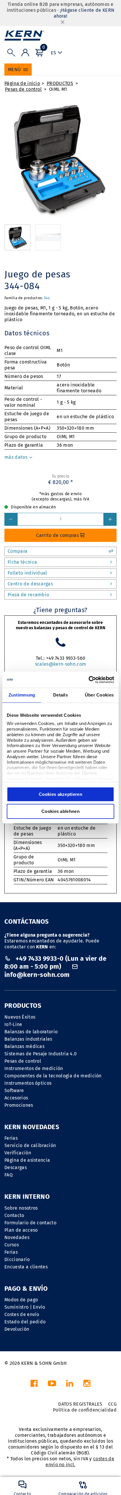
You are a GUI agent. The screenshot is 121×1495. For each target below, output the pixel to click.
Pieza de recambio (28, 594)
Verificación (17, 1153)
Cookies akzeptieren (60, 794)
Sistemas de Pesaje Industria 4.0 (40, 1054)
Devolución (16, 1329)
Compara (17, 551)
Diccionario (17, 1259)
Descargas (15, 1167)
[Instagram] (86, 1384)
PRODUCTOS (60, 83)
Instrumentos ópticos (27, 1083)
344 (47, 298)
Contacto (14, 1215)
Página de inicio (22, 83)
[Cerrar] (62, 22)
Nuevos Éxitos (19, 1017)
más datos (16, 457)
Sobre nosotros (21, 1208)
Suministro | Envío (24, 1307)
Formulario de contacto (30, 1223)
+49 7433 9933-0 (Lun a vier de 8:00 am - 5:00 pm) (55, 963)
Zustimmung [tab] (22, 694)
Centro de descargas (30, 584)
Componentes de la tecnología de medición (53, 1076)
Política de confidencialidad (85, 1410)
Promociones (18, 1105)
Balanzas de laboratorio (31, 1031)
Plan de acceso (21, 1230)
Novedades (16, 1237)
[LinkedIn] (69, 1384)
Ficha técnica (22, 562)
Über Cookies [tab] (99, 694)
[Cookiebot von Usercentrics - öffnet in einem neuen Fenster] (88, 680)
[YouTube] (52, 1384)
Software (14, 1090)
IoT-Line (13, 1024)
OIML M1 (58, 89)
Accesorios (16, 1098)
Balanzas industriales (28, 1039)
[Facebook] (34, 1384)
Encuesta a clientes (26, 1267)
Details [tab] (60, 694)
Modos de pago (21, 1300)
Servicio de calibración (30, 1145)
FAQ (8, 1175)
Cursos (11, 1245)
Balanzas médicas (24, 1046)
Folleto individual (27, 573)
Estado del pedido (25, 1322)
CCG (112, 1404)
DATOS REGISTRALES (80, 1404)
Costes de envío (21, 1314)
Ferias (11, 1138)
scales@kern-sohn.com (60, 664)
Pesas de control (23, 89)
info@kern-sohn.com (37, 975)
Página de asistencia (27, 1160)
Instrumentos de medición (33, 1068)
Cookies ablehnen (60, 811)
